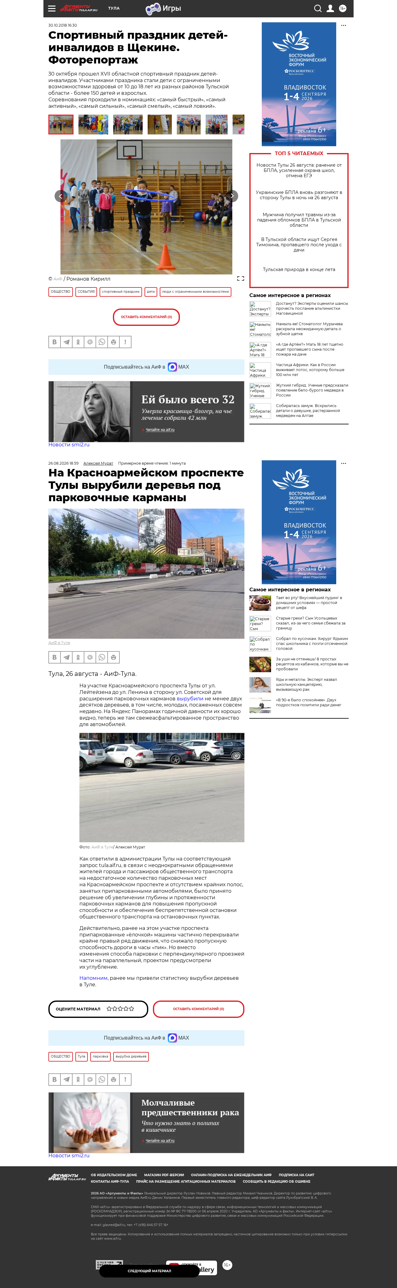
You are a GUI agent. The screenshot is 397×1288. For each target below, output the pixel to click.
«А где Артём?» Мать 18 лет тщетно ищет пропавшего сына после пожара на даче (309, 349)
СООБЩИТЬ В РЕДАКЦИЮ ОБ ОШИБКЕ (276, 1182)
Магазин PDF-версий (164, 1175)
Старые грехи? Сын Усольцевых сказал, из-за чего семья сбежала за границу (311, 623)
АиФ (58, 279)
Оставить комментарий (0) (146, 317)
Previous (61, 196)
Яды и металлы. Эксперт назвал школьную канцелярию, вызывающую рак (306, 684)
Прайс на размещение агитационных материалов (186, 1182)
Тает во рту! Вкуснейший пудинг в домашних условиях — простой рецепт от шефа (309, 602)
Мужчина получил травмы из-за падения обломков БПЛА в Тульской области (299, 220)
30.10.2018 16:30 (62, 25)
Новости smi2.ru (69, 445)
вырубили (190, 699)
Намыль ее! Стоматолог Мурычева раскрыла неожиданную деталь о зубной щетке (309, 329)
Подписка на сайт (296, 1175)
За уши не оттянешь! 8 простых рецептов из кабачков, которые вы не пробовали (312, 664)
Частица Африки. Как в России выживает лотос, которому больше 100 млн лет (310, 369)
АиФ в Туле (59, 642)
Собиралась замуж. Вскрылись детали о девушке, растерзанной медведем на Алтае (308, 410)
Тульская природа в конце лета (299, 269)
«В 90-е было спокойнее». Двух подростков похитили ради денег (308, 702)
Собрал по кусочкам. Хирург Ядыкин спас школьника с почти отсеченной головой (312, 643)
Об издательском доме (114, 1175)
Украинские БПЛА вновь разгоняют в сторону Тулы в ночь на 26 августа (299, 195)
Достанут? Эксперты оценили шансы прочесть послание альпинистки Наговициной (312, 308)
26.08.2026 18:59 (63, 463)
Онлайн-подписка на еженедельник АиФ (231, 1175)
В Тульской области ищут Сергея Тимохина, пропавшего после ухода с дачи (299, 245)
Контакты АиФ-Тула (110, 1182)
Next (232, 196)
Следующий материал (149, 1271)
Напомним (93, 978)
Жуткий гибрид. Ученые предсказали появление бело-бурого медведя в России (312, 390)
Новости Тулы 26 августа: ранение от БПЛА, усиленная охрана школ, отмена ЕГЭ (299, 170)
